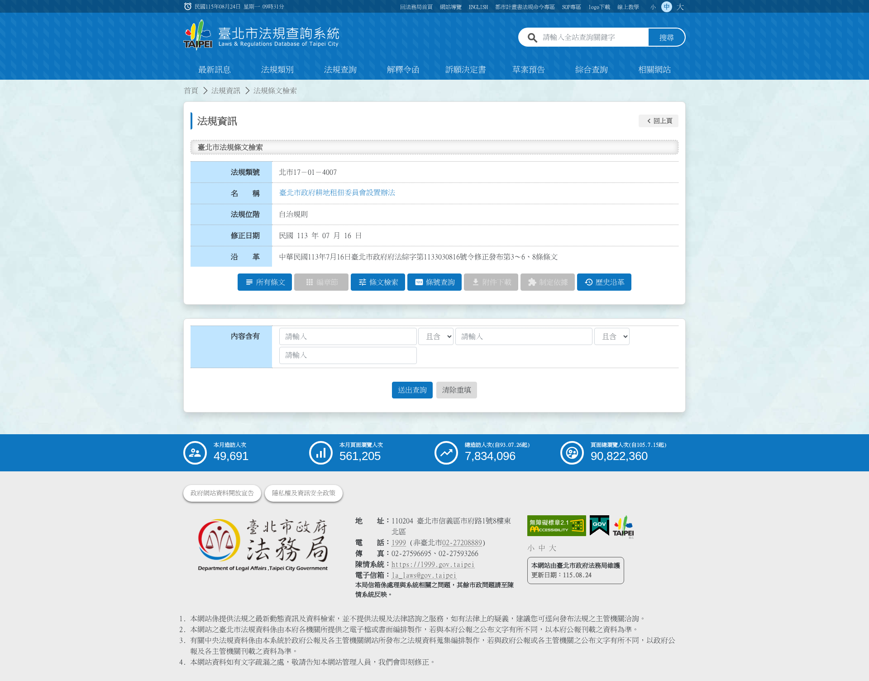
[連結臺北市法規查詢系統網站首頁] (261, 35)
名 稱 (245, 193)
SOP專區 (571, 7)
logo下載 (599, 7)
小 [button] (653, 7)
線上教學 (628, 7)
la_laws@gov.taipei (424, 575)
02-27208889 (462, 542)
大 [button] (680, 6)
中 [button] (667, 7)
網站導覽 (451, 7)
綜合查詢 (591, 70)
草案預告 (528, 70)
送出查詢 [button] (412, 389)
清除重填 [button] (456, 389)
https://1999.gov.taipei (433, 564)
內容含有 (245, 336)
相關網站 (654, 70)
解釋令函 (403, 70)
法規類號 (245, 172)
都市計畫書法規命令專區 (525, 7)
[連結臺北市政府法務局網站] (262, 544)
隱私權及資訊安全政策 (303, 493)
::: (5, 85)
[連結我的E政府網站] (599, 525)
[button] (658, 121)
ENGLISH (478, 7)
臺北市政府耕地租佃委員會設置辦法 (337, 192)
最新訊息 (214, 70)
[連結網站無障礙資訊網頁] (556, 525)
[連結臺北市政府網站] (623, 527)
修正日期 (245, 235)
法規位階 (245, 214)
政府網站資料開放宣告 (222, 493)
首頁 (191, 90)
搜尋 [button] (666, 37)
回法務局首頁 (416, 7)
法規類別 (277, 70)
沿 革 (245, 256)
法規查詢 (340, 70)
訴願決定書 (465, 70)
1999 (399, 542)
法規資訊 (225, 90)
